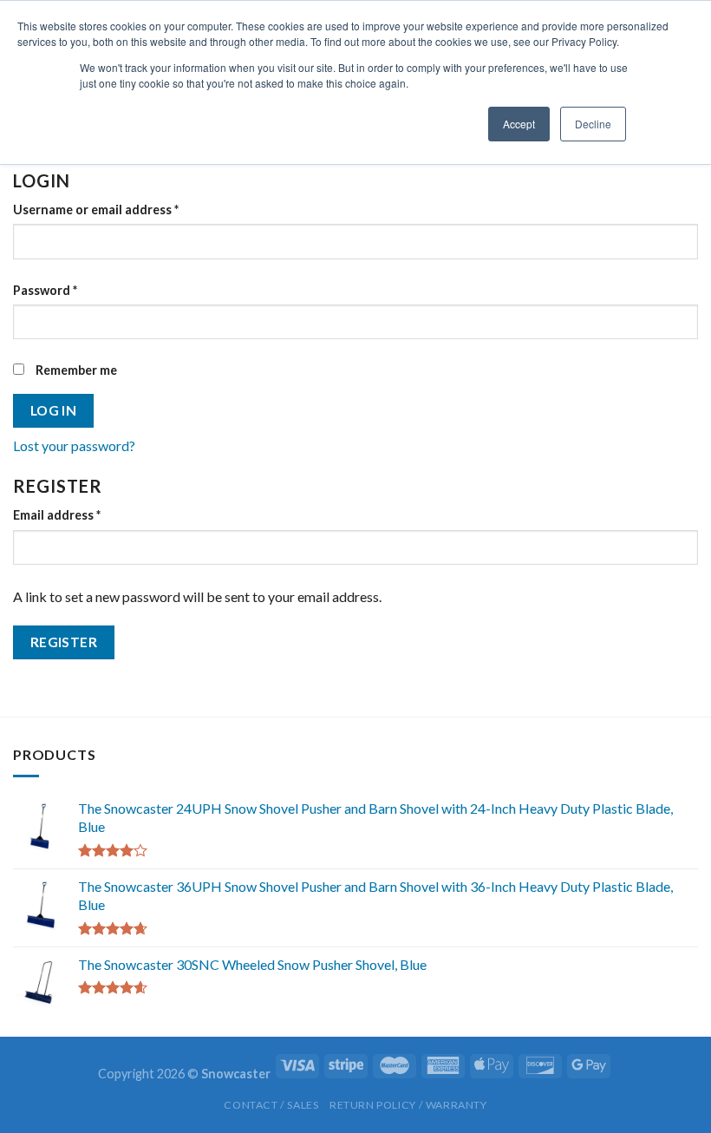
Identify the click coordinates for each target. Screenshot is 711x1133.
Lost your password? (74, 445)
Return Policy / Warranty (408, 1104)
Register (64, 642)
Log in (53, 410)
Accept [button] (519, 123)
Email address (57, 515)
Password (45, 290)
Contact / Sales (271, 1104)
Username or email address (96, 209)
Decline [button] (593, 123)
